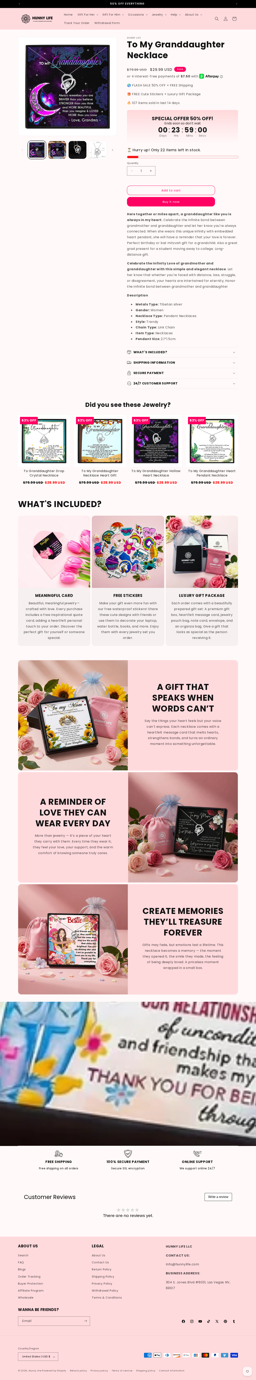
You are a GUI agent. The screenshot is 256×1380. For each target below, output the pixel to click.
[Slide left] (22, 150)
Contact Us (100, 1263)
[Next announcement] (236, 4)
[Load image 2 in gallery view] (57, 150)
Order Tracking (29, 1277)
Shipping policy (145, 1370)
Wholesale (25, 1298)
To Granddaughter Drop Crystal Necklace (44, 473)
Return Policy (101, 1270)
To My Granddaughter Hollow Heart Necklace (156, 473)
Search (23, 1256)
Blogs (22, 1270)
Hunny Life (35, 1370)
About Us (98, 1256)
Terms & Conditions (107, 1298)
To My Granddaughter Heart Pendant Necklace (212, 473)
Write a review (218, 1197)
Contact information (171, 1370)
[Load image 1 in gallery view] (37, 150)
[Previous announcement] (19, 4)
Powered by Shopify (54, 1370)
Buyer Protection (30, 1284)
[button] (87, 14)
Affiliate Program (31, 1291)
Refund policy (78, 1370)
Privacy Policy (102, 1284)
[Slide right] (112, 150)
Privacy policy (99, 1370)
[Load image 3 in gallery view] (77, 150)
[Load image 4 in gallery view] (98, 150)
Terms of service (122, 1370)
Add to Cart (44, 482)
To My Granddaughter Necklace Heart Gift (99, 473)
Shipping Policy (103, 1277)
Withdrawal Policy (105, 1291)
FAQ (21, 1263)
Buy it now (171, 202)
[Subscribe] (85, 1321)
